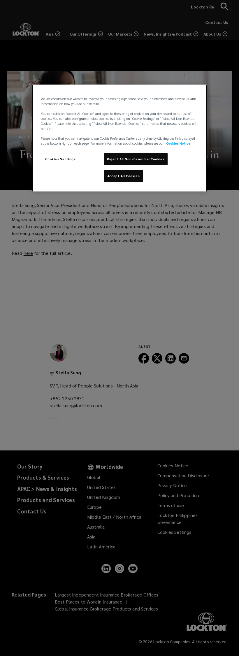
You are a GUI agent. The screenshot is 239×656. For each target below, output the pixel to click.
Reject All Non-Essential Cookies (135, 159)
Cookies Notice (178, 143)
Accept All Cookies (123, 176)
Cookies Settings (60, 159)
